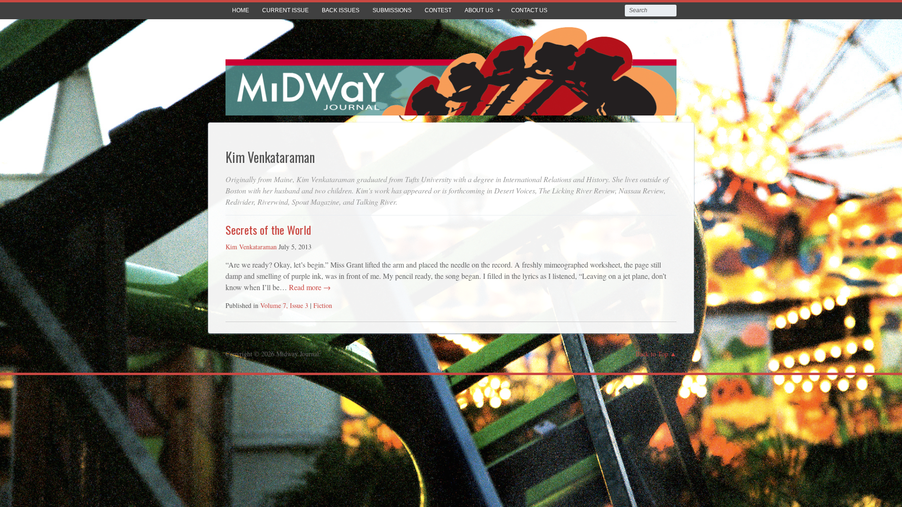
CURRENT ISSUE (285, 10)
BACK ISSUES (340, 10)
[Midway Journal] (451, 109)
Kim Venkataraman (251, 246)
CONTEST (438, 10)
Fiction (322, 305)
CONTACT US (529, 10)
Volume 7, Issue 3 (284, 305)
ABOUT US (479, 10)
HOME (240, 10)
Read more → (309, 287)
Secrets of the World (268, 229)
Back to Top (652, 353)
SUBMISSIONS (392, 10)
